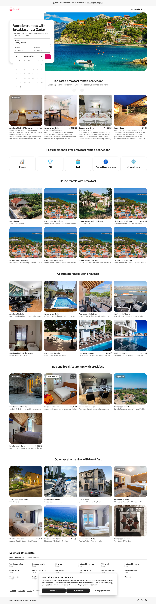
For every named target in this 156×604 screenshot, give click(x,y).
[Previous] (74, 90)
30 (16, 87)
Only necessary (78, 591)
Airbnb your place (138, 9)
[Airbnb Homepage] (14, 9)
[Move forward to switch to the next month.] (41, 56)
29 (41, 83)
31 (20, 87)
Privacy (27, 600)
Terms (34, 600)
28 (37, 83)
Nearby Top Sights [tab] (33, 557)
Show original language (95, 3)
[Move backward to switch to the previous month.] (16, 56)
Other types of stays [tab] (16, 557)
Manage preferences (102, 591)
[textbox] (22, 50)
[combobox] (32, 42)
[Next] (82, 90)
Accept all (53, 591)
